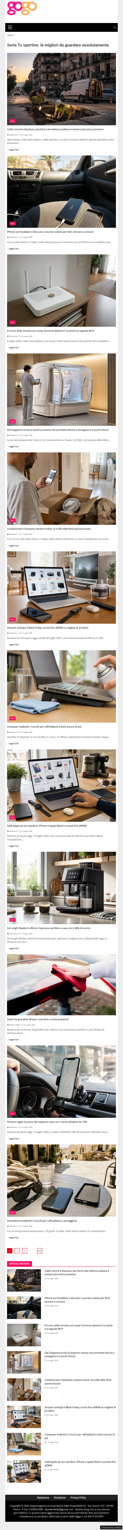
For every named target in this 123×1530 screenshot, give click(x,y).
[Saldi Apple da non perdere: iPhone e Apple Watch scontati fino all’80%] (61, 785)
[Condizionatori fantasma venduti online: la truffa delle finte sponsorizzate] (61, 488)
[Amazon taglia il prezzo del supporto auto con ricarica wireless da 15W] (61, 1081)
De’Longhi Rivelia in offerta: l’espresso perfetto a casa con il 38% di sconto (48, 928)
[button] (115, 27)
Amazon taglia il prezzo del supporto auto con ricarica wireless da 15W (47, 1121)
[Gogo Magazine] (22, 11)
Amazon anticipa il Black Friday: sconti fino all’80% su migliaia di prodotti (47, 627)
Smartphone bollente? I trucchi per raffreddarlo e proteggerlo (42, 1220)
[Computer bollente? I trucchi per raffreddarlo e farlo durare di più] (61, 686)
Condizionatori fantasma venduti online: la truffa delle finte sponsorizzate (48, 528)
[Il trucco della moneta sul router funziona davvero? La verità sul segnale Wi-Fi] (61, 290)
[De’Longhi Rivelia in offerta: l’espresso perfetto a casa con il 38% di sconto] (61, 888)
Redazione (43, 1497)
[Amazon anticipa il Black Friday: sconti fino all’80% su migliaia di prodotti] (61, 587)
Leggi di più (14, 149)
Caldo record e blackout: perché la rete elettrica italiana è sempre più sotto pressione (55, 129)
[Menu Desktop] (10, 27)
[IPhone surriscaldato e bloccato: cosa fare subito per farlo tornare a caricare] (61, 191)
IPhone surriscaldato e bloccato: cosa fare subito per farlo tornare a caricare (50, 231)
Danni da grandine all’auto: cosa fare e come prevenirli (38, 1019)
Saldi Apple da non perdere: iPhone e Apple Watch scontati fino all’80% (47, 825)
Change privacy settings (111, 1527)
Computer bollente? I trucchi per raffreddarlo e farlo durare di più (44, 726)
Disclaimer (60, 1497)
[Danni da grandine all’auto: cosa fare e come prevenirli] (61, 984)
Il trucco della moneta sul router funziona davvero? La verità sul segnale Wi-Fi (50, 330)
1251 (39, 1250)
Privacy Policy (78, 1497)
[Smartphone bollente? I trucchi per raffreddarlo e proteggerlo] (61, 1180)
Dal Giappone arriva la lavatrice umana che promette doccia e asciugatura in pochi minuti (57, 429)
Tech (12, 121)
